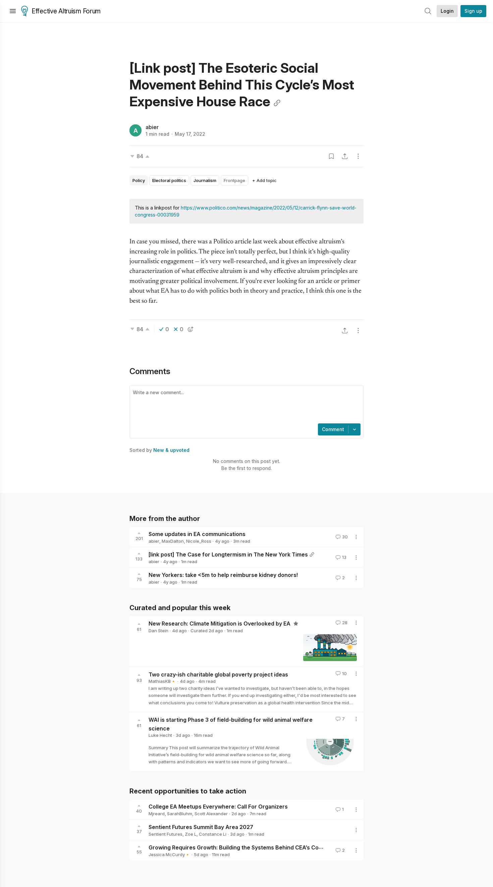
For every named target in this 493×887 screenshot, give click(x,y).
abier (152, 127)
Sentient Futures (165, 834)
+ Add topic (264, 180)
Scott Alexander (211, 813)
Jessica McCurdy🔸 (169, 854)
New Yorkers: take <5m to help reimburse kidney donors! (223, 575)
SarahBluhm (179, 813)
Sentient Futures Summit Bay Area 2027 (201, 827)
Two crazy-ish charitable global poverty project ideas (218, 674)
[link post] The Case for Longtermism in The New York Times (228, 554)
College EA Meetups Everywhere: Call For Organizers (218, 806)
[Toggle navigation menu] (13, 11)
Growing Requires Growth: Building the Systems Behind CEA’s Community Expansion (259, 847)
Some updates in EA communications (197, 534)
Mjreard (157, 813)
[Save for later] (331, 156)
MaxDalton (173, 541)
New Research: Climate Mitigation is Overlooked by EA (220, 623)
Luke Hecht (160, 735)
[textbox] (245, 405)
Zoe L (191, 834)
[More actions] (358, 156)
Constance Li (212, 834)
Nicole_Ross (198, 541)
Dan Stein (158, 630)
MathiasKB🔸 (162, 681)
